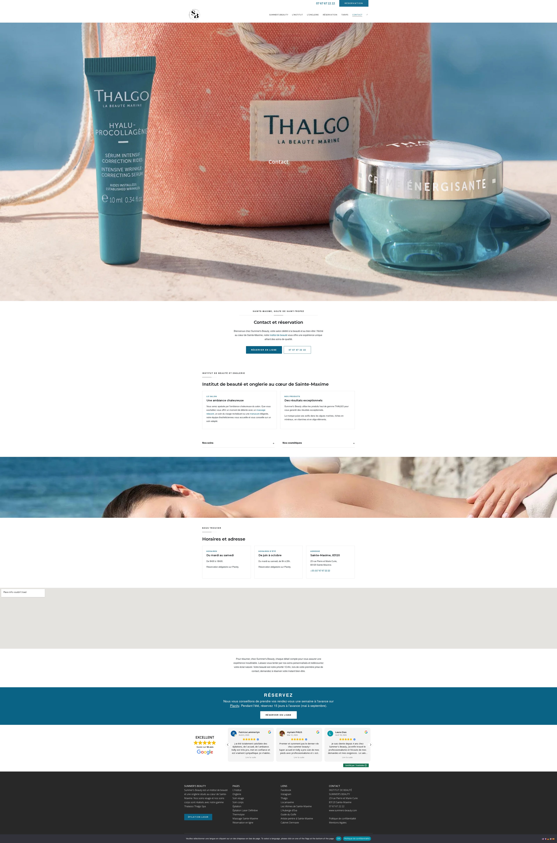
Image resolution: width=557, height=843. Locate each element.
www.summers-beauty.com (343, 810)
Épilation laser (198, 817)
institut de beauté (278, 335)
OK (338, 838)
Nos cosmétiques (292, 442)
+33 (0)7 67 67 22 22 (320, 570)
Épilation (237, 806)
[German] (548, 838)
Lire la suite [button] (248, 757)
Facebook (286, 790)
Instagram (286, 794)
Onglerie (237, 794)
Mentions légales (338, 822)
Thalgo (284, 798)
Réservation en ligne (243, 822)
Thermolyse (239, 814)
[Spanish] (553, 838)
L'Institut (237, 790)
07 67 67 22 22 (297, 349)
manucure (254, 413)
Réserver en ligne (264, 349)
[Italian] (551, 838)
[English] (543, 838)
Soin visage (238, 798)
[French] (545, 838)
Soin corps (238, 802)
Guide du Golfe (288, 814)
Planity (234, 705)
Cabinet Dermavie (290, 822)
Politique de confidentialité (342, 818)
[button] (370, 745)
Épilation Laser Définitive (245, 810)
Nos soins (207, 442)
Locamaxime (287, 802)
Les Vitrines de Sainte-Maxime (296, 806)
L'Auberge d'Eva (289, 810)
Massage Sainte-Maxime (245, 818)
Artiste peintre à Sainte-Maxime (297, 818)
